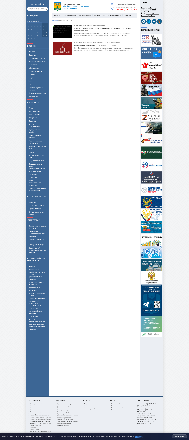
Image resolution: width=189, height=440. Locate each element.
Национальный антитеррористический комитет (37, 250)
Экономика (33, 65)
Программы (33, 118)
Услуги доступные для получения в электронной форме (73, 410)
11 (37, 30)
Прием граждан (61, 408)
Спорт (31, 78)
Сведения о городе (89, 408)
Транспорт (33, 427)
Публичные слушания (113, 42)
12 (40, 30)
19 (40, 33)
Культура (32, 74)
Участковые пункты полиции (65, 420)
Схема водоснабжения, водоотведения (37, 189)
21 (46, 33)
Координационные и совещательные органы (70, 422)
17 (34, 33)
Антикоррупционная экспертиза (36, 283)
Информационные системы (118, 406)
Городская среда (114, 15)
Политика (32, 55)
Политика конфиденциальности (120, 410)
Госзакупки (33, 177)
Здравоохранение (35, 71)
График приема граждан (64, 406)
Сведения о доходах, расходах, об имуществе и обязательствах (37, 302)
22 (28, 36)
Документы (33, 102)
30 (31, 38)
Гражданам (103, 42)
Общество (32, 52)
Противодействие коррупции (37, 259)
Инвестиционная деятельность (39, 412)
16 (31, 33)
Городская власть (36, 196)
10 (34, 30)
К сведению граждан (36, 245)
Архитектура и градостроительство (40, 422)
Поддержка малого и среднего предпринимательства (37, 166)
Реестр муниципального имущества (35, 182)
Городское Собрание (36, 205)
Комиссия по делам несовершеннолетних (42, 420)
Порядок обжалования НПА (37, 147)
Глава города (33, 202)
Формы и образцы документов (35, 142)
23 (31, 36)
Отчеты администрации (34, 125)
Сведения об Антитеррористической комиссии (37, 233)
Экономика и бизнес (35, 425)
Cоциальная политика (37, 58)
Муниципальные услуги (63, 412)
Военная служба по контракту (36, 88)
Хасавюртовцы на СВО (37, 93)
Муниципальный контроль (35, 136)
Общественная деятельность (38, 406)
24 (34, 36)
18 (37, 33)
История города (88, 404)
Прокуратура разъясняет (64, 418)
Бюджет (32, 152)
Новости (31, 46)
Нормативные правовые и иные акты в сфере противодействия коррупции (37, 274)
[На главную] (76, 6)
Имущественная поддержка (35, 173)
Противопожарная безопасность (120, 408)
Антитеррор (33, 220)
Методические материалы (34, 288)
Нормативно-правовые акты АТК (37, 227)
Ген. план (127, 15)
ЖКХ (30, 81)
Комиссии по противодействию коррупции (35, 311)
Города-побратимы (89, 410)
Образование (34, 68)
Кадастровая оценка (36, 161)
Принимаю (179, 436)
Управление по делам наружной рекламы (42, 424)
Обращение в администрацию (65, 404)
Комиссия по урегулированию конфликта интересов (37, 318)
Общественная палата (36, 408)
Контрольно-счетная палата (36, 213)
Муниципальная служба (35, 131)
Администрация (35, 209)
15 (28, 33)
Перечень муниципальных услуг (66, 414)
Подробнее (139, 436)
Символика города (89, 406)
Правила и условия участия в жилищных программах (72, 416)
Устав (31, 108)
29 (28, 38)
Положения (33, 121)
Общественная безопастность (38, 410)
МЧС (30, 84)
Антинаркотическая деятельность (39, 416)
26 (40, 36)
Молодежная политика (37, 61)
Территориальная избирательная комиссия (42, 404)
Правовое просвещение (64, 424)
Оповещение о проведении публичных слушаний (95, 45)
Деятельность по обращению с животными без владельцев (47, 431)
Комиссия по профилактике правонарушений (43, 418)
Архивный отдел (34, 429)
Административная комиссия (38, 414)
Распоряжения (34, 114)
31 (34, 38)
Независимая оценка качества (36, 156)
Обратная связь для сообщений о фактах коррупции (37, 326)
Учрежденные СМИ (116, 404)
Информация (99, 15)
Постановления (34, 111)
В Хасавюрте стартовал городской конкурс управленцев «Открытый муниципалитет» (102, 29)
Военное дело (34, 96)
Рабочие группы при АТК (36, 240)
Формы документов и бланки (37, 294)
